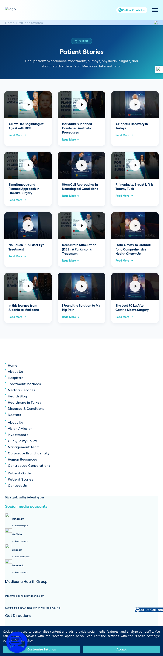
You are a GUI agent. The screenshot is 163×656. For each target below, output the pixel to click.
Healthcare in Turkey (24, 402)
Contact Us (17, 485)
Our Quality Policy (22, 441)
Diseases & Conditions (26, 408)
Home (10, 23)
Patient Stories (30, 23)
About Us (15, 371)
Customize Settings (41, 649)
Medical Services (21, 390)
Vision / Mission (20, 428)
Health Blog (17, 396)
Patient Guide (19, 473)
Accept (121, 649)
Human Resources (22, 459)
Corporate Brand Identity (28, 453)
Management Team (23, 447)
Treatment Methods (24, 384)
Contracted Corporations (29, 465)
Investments (18, 435)
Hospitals (15, 378)
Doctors (14, 415)
